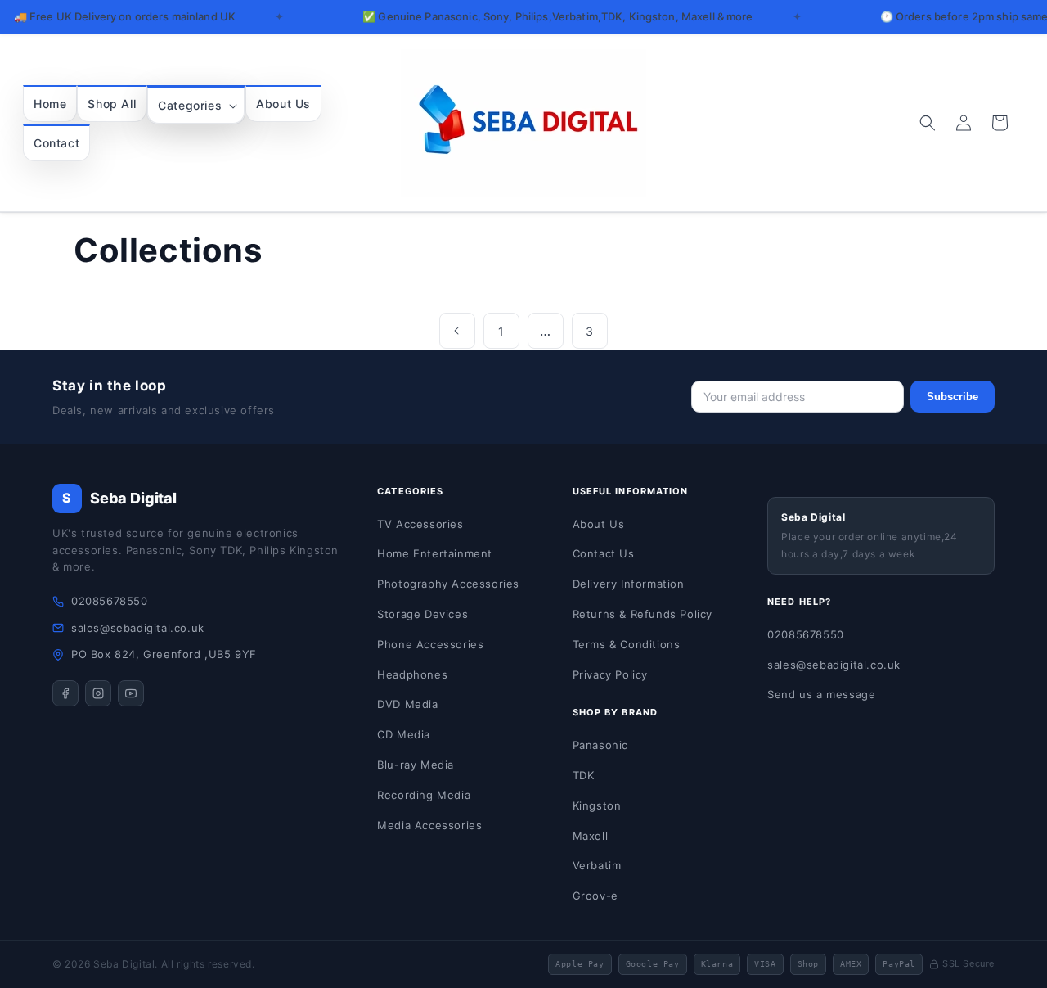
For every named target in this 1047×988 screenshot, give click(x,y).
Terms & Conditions (627, 644)
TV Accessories (420, 523)
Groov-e (595, 895)
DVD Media (407, 704)
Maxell (591, 835)
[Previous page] (457, 331)
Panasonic (600, 744)
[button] (196, 105)
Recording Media (423, 794)
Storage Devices (422, 613)
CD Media (403, 734)
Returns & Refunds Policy (642, 613)
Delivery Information (629, 583)
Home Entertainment (434, 553)
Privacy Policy (610, 674)
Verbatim (597, 865)
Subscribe (952, 396)
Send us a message (821, 694)
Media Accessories (429, 825)
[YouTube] (131, 693)
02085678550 (109, 600)
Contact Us (604, 553)
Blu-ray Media (415, 764)
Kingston (597, 805)
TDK (584, 775)
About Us (599, 523)
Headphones (412, 674)
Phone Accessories (430, 644)
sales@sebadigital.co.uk (137, 627)
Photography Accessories (448, 583)
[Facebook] (65, 693)
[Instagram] (98, 693)
